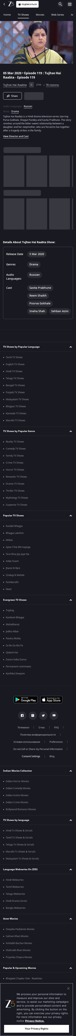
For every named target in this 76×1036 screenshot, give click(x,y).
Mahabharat (12, 633)
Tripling (10, 619)
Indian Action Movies (17, 804)
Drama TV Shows (15, 493)
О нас (40, 736)
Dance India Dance (16, 668)
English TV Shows (15, 373)
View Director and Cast (16, 135)
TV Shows (23, 15)
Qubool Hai (12, 661)
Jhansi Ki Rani (13, 577)
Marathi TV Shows (15, 429)
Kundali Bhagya (14, 535)
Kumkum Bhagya (15, 626)
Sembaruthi (12, 591)
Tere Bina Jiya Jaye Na (17, 563)
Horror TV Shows (15, 478)
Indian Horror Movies (17, 790)
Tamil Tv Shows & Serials (19, 846)
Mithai (9, 549)
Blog (50, 765)
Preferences (54, 751)
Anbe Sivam (12, 570)
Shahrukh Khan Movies (18, 959)
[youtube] (52, 725)
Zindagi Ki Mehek (15, 584)
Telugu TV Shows (15, 387)
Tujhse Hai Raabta (15, 83)
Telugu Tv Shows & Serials (20, 853)
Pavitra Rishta (13, 647)
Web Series (57, 15)
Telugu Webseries (15, 903)
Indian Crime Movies (17, 811)
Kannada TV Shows (16, 422)
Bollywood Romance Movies (21, 818)
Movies (40, 15)
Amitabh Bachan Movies (19, 952)
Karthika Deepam (15, 682)
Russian (28, 105)
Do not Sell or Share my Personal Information (36, 758)
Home (7, 15)
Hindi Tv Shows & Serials (19, 839)
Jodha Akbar (12, 640)
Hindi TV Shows (14, 380)
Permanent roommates (18, 675)
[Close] (68, 988)
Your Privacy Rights (36, 1028)
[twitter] (42, 725)
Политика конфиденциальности (36, 743)
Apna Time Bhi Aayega (18, 556)
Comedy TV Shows (16, 457)
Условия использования (25, 751)
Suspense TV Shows (16, 514)
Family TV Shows (15, 464)
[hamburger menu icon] (70, 4)
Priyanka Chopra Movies (19, 966)
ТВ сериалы (52, 83)
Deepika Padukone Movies (20, 938)
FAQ (55, 736)
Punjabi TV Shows (15, 401)
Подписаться (29, 4)
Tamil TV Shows (14, 366)
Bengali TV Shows (15, 394)
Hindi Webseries (15, 889)
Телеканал (22, 736)
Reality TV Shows (15, 450)
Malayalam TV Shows (17, 408)
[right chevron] (8, 169)
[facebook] (21, 725)
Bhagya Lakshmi (15, 542)
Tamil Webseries (15, 896)
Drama (15, 110)
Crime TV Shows (14, 471)
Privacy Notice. (34, 1020)
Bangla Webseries (16, 917)
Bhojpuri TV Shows (16, 415)
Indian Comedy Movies (18, 797)
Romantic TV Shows (16, 486)
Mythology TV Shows (17, 507)
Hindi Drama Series (16, 910)
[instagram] (31, 725)
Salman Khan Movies (17, 945)
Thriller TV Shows (15, 500)
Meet (8, 598)
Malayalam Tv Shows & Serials (22, 867)
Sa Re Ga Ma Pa (14, 654)
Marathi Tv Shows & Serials (20, 860)
